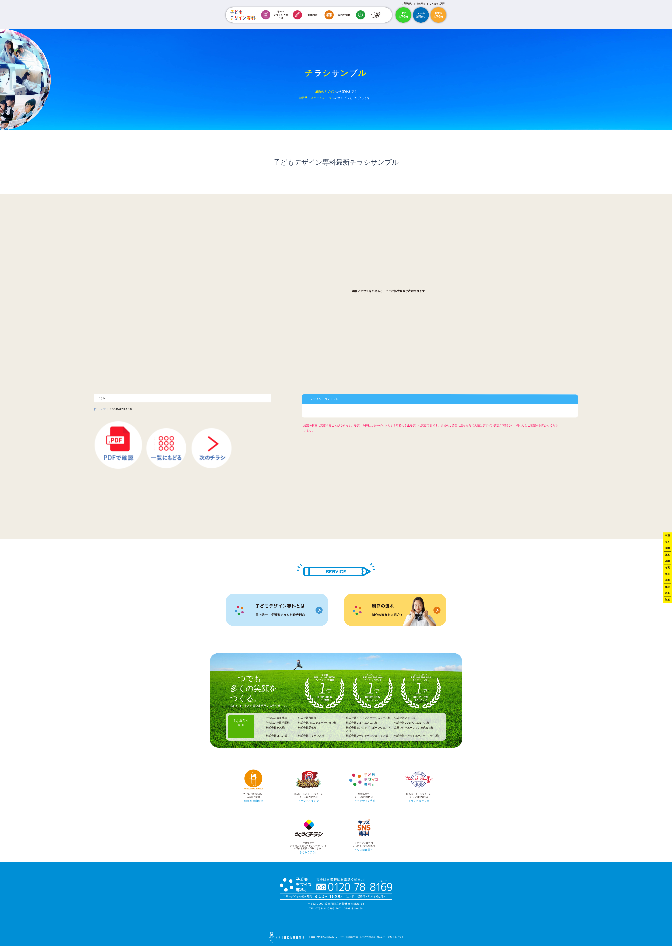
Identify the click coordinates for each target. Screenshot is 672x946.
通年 (667, 574)
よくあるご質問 (437, 3)
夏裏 (667, 554)
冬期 (667, 561)
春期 (667, 535)
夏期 (667, 548)
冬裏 (667, 567)
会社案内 (421, 3)
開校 (667, 586)
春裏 (667, 542)
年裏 (667, 580)
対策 (667, 599)
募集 (667, 593)
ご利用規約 (406, 3)
